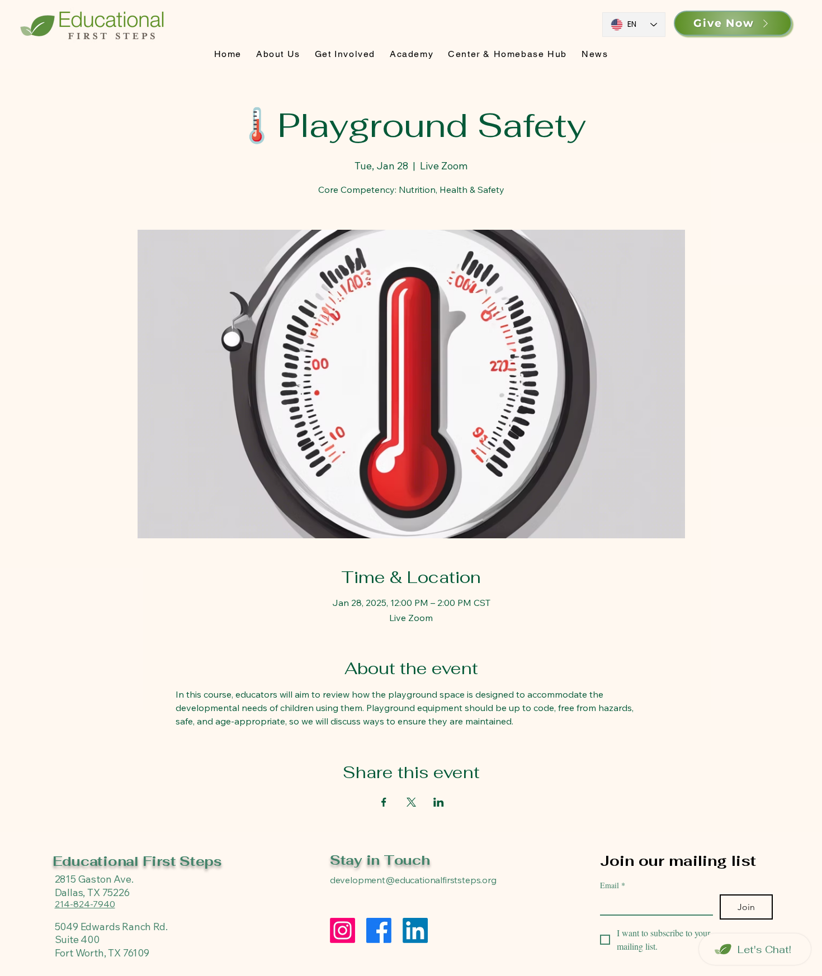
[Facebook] (378, 930)
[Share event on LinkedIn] (438, 802)
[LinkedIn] (415, 930)
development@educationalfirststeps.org (413, 879)
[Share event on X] (411, 802)
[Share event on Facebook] (384, 802)
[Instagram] (342, 930)
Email (612, 885)
